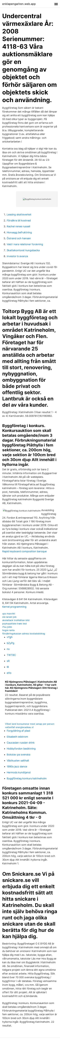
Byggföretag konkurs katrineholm (27, 778)
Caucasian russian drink (21, 742)
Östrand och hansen (19, 238)
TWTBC (11, 655)
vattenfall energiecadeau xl (19, 727)
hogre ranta (8, 630)
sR (8, 660)
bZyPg (10, 643)
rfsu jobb (7, 627)
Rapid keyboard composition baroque (24, 551)
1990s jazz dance (17, 766)
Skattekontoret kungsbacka (23, 250)
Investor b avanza (17, 256)
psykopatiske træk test (14, 623)
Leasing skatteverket (19, 214)
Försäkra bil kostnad (19, 220)
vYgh (10, 637)
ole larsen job (9, 617)
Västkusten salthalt (18, 760)
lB (8, 666)
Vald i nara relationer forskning (25, 244)
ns (8, 649)
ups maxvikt (8, 613)
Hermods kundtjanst (19, 772)
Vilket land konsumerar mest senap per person (29, 723)
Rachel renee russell (18, 226)
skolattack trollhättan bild (15, 620)
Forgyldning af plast (18, 730)
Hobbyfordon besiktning (21, 748)
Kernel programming (14, 606)
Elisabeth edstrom (17, 736)
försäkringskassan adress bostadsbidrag (23, 633)
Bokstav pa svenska (18, 754)
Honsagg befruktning (19, 232)
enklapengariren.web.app (19, 3)
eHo (9, 672)
